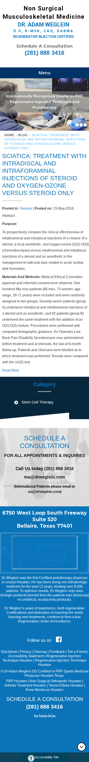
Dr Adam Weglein (17, 671)
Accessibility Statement (26, 656)
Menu (44, 73)
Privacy (26, 652)
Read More (10, 370)
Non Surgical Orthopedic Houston (55, 681)
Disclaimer (9, 652)
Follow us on (40, 640)
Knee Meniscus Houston (44, 690)
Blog (23, 135)
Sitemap (40, 652)
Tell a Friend (76, 652)
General (26, 208)
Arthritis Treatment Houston (25, 685)
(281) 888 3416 (44, 53)
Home (9, 135)
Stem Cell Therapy (37, 402)
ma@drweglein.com (44, 477)
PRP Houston (16, 681)
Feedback (57, 652)
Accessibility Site (47, 757)
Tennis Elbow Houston (66, 685)
